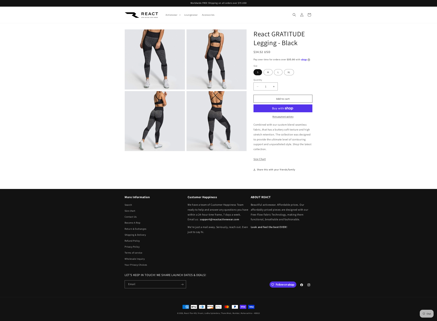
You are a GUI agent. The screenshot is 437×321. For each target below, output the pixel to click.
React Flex (188, 313)
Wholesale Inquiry (135, 258)
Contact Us (131, 216)
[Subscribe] (182, 284)
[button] (173, 14)
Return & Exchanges (135, 228)
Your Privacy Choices (136, 264)
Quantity (257, 79)
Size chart (130, 210)
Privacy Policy (132, 246)
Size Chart (259, 159)
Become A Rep (132, 222)
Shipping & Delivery (135, 234)
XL (289, 72)
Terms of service (133, 252)
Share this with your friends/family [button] (276, 169)
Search (128, 204)
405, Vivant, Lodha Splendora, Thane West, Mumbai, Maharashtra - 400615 (227, 313)
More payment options (282, 116)
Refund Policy (132, 240)
